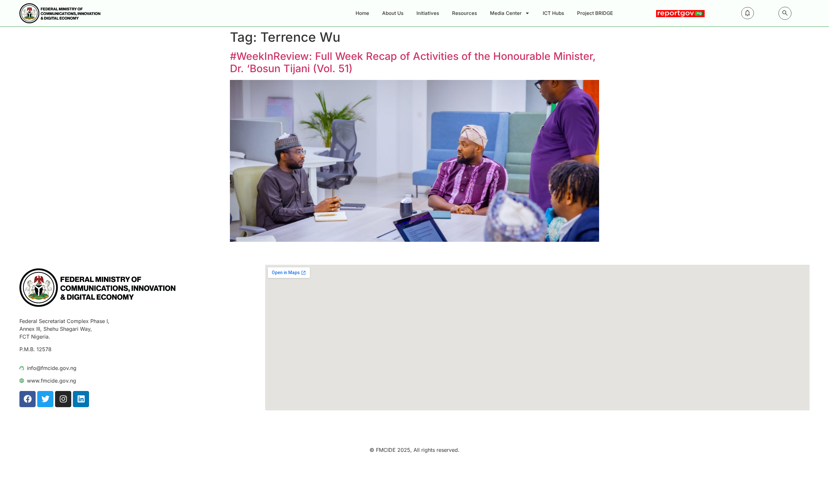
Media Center (506, 13)
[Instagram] (63, 399)
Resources (464, 13)
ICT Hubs (553, 13)
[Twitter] (45, 399)
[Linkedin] (81, 399)
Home (362, 13)
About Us (392, 13)
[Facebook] (27, 399)
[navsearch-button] (784, 13)
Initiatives (427, 13)
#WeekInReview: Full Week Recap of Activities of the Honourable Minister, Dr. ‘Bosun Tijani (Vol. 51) (413, 62)
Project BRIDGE (595, 13)
